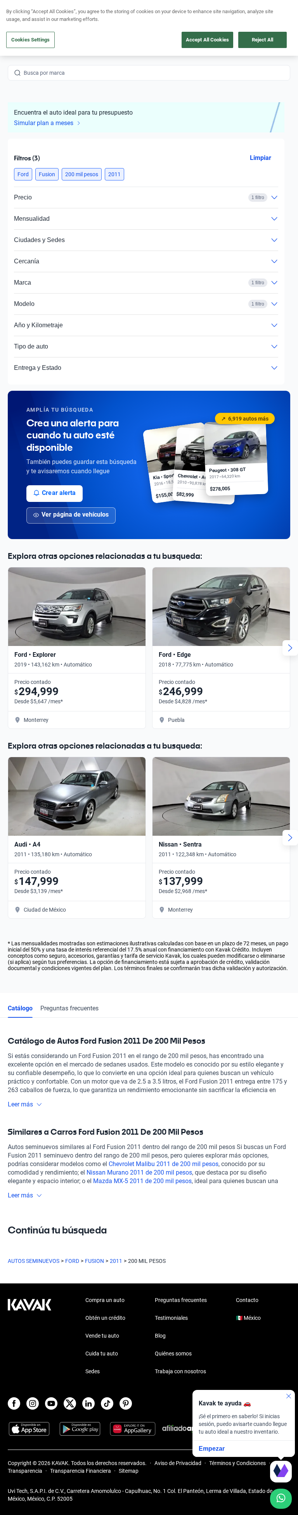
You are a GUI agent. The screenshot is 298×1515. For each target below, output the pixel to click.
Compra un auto (105, 1300)
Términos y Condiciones (237, 1463)
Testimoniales (171, 1318)
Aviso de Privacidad (177, 1463)
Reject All (262, 40)
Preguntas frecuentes (69, 1008)
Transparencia (25, 1471)
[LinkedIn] (88, 1403)
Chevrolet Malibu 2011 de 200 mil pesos (163, 1164)
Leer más (20, 1104)
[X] (70, 1403)
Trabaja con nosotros (180, 1371)
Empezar (212, 1448)
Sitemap (129, 1471)
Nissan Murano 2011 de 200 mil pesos (139, 1172)
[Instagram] (32, 1403)
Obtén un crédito (105, 1318)
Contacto (247, 1300)
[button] (23, 174)
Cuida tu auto (101, 1353)
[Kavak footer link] (29, 1336)
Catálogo (20, 1008)
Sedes (92, 1371)
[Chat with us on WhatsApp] (281, 1498)
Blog (160, 1336)
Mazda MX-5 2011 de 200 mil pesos (142, 1181)
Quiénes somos (173, 1353)
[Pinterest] (126, 1403)
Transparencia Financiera (80, 1471)
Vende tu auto (102, 1336)
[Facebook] (14, 1403)
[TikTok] (107, 1403)
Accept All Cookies (207, 40)
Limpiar (260, 157)
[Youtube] (51, 1403)
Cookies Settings (30, 40)
